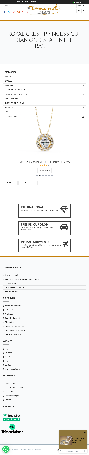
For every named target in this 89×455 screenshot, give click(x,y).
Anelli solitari (9, 314)
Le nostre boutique (12, 396)
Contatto (33, 2)
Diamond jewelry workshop (15, 330)
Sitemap (8, 400)
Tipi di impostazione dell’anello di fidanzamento (22, 279)
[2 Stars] (43, 165)
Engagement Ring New (15, 90)
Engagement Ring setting (16, 94)
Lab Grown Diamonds (13, 334)
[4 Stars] (46, 165)
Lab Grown (9, 365)
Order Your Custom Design (14, 287)
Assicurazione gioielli (12, 275)
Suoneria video (10, 283)
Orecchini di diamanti (12, 318)
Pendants (9, 76)
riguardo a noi (10, 383)
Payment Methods (11, 291)
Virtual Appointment (12, 369)
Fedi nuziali (9, 310)
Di (22, 2)
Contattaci (9, 391)
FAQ (39, 2)
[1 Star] (41, 165)
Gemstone (8, 357)
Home (18, 2)
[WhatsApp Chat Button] (5, 449)
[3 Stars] (44, 165)
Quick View (46, 170)
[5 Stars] (48, 165)
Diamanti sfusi (10, 322)
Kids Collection (12, 99)
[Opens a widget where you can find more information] (73, 441)
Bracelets (9, 81)
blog (26, 2)
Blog (6, 349)
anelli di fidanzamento (13, 306)
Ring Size (8, 361)
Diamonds (8, 353)
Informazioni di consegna (14, 387)
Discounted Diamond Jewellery (16, 326)
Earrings (9, 85)
